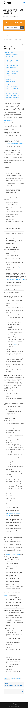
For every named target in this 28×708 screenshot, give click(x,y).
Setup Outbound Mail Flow (11, 75)
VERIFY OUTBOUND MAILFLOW (13, 97)
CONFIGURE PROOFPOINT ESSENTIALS (12, 70)
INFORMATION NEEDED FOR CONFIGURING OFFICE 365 (12, 64)
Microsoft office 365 (16, 678)
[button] (21, 44)
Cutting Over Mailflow (10, 84)
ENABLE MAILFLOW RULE (11, 93)
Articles (16, 16)
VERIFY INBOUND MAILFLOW (12, 95)
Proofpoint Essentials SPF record (13, 554)
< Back (6, 36)
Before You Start (9, 56)
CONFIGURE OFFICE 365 (11, 73)
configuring (7, 678)
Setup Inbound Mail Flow (11, 67)
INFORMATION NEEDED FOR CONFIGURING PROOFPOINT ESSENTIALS (12, 60)
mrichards (6, 16)
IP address (19, 267)
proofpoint (7, 679)
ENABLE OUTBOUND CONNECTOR (13, 90)
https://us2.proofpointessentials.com (16, 279)
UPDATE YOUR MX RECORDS (12, 88)
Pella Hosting (15, 706)
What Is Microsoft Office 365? (12, 54)
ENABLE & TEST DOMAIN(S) (12, 86)
